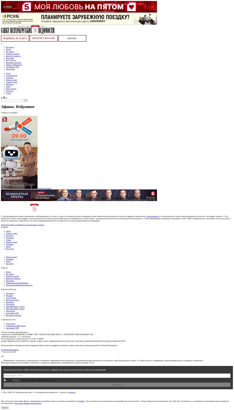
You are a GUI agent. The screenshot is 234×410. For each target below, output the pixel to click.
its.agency (72, 392)
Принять (5, 408)
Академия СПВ (12, 67)
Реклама (9, 296)
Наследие (10, 47)
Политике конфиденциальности (28, 403)
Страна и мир (11, 82)
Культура (9, 91)
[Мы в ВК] (2, 98)
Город (8, 73)
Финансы (10, 84)
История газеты (12, 300)
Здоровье (9, 78)
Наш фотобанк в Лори (15, 309)
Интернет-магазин (13, 63)
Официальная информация (17, 283)
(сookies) (80, 401)
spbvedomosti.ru (153, 216)
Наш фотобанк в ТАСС (15, 307)
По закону (10, 52)
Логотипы (10, 304)
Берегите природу (13, 56)
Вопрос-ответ (11, 80)
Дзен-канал (10, 324)
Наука (8, 49)
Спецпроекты (11, 76)
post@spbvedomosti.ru (10, 350)
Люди (8, 87)
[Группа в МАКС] (4, 98)
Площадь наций (12, 54)
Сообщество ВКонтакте (16, 326)
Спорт (8, 93)
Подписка (10, 293)
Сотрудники (11, 298)
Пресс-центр (11, 89)
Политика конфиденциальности (19, 285)
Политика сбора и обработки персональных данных (22, 225)
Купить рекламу (44, 188)
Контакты (10, 302)
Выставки (10, 58)
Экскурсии (10, 69)
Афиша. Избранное (14, 65)
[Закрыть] (2, 361)
